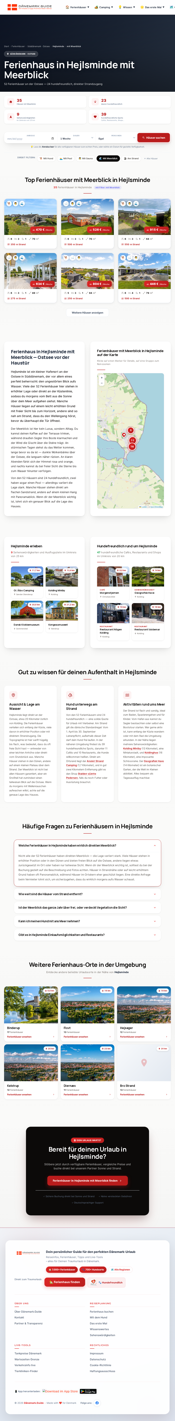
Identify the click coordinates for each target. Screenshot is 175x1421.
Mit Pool (66, 158)
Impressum (96, 1353)
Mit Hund (46, 158)
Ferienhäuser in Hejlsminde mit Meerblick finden (85, 1180)
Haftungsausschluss (102, 1371)
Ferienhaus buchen (101, 1311)
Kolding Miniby (132, 748)
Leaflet (144, 507)
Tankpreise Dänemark (28, 1353)
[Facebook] (97, 1403)
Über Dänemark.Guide (28, 1311)
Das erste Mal (152, 7)
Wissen (126, 7)
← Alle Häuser (151, 158)
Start (6, 46)
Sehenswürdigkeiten (102, 1335)
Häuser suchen (155, 137)
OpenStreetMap (156, 507)
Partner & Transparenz (29, 1323)
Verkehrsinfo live (25, 1365)
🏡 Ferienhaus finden (65, 1282)
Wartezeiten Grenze (27, 1359)
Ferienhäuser (77, 7)
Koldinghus (151, 752)
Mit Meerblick (108, 158)
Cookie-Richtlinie (100, 1365)
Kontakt (19, 1317)
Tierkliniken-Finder (26, 1371)
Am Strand (131, 158)
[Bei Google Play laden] (88, 1391)
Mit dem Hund (98, 1317)
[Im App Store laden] (60, 1391)
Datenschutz (98, 1359)
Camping (103, 7)
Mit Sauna (85, 158)
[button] (124, 435)
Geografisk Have (154, 761)
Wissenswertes (99, 1329)
